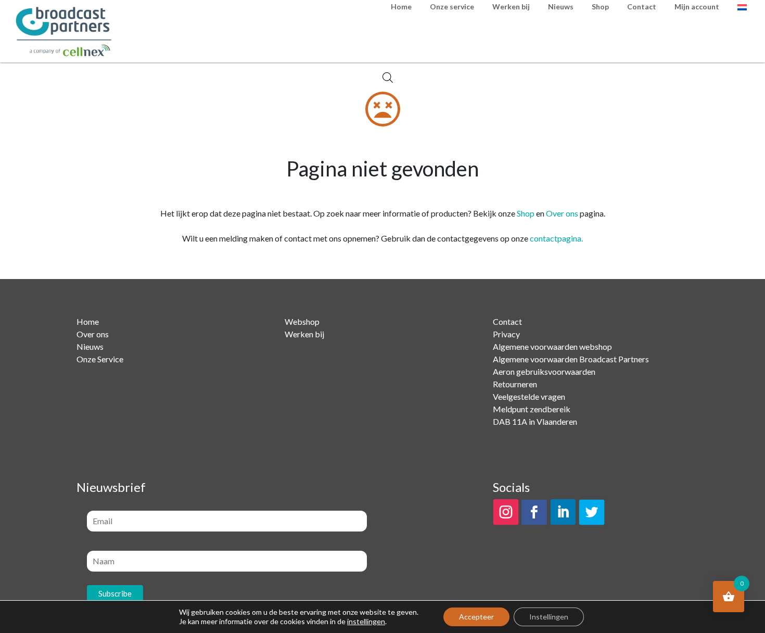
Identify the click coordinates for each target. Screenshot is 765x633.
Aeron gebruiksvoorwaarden (544, 371)
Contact (507, 321)
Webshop (302, 321)
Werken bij (304, 334)
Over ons (562, 213)
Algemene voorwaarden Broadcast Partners (571, 359)
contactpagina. (556, 238)
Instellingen (548, 616)
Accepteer (476, 616)
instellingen (366, 621)
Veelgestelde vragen (529, 396)
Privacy (506, 334)
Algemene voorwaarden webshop (552, 346)
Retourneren (515, 384)
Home (87, 321)
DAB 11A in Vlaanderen (535, 421)
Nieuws (90, 346)
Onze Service (99, 359)
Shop (525, 213)
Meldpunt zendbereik (531, 409)
